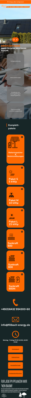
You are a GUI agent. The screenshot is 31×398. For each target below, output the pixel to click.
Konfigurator (22, 6)
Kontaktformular (15, 365)
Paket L (13, 221)
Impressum (15, 349)
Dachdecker (17, 6)
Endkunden (13, 6)
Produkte (8, 6)
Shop (10, 6)
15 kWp (13, 224)
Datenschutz (15, 357)
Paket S (13, 179)
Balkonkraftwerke (26, 6)
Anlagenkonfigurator (15, 373)
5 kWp (13, 181)
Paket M (14, 200)
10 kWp (13, 203)
